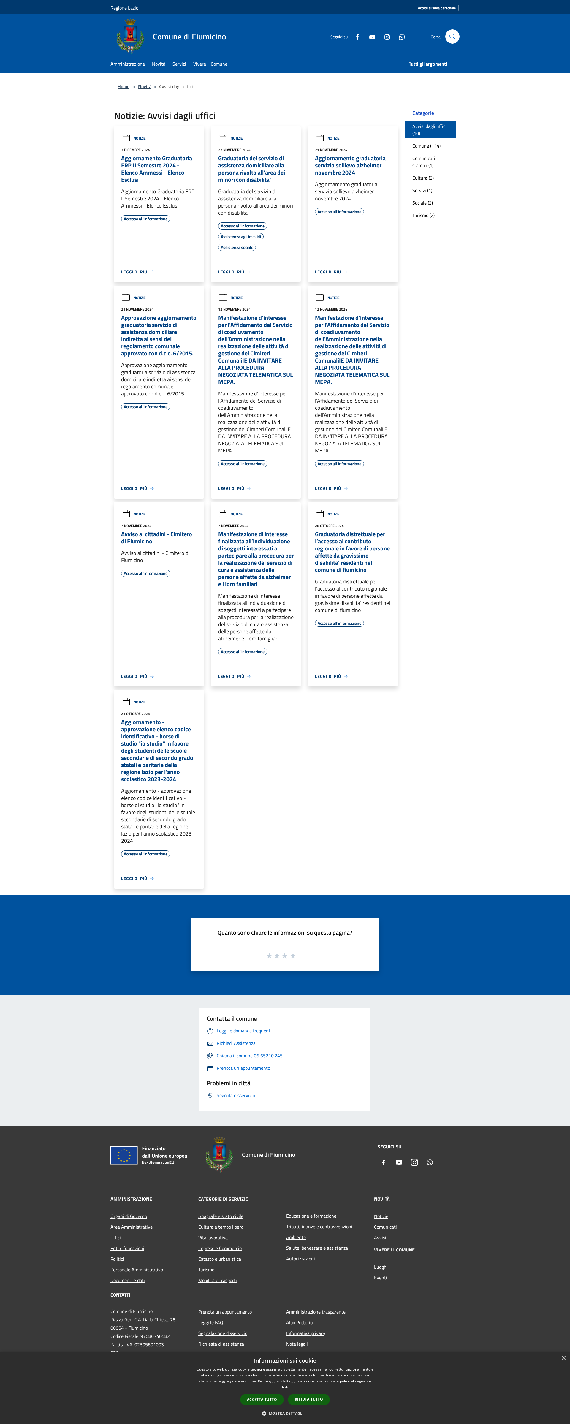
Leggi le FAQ (210, 1322)
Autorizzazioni (300, 1258)
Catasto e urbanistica (219, 1258)
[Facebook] (355, 36)
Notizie (140, 138)
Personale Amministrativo (136, 1269)
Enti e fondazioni (127, 1248)
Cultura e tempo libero (220, 1226)
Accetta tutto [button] (262, 1399)
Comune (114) (426, 145)
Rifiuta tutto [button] (309, 1399)
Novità (144, 86)
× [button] (563, 1358)
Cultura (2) (423, 177)
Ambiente (296, 1237)
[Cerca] (452, 36)
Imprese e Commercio (220, 1248)
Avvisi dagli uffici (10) (429, 130)
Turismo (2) (423, 215)
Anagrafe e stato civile (220, 1216)
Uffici (115, 1237)
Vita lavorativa (213, 1237)
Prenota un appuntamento (225, 1311)
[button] (284, 1413)
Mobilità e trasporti (217, 1280)
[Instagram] (385, 36)
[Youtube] (370, 36)
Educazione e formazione (311, 1215)
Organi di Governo (128, 1216)
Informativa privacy (305, 1333)
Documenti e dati (127, 1280)
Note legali (297, 1343)
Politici (117, 1258)
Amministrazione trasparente (316, 1311)
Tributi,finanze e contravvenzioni (319, 1226)
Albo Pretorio (299, 1322)
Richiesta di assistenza (221, 1343)
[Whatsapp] (400, 36)
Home (123, 86)
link (285, 1387)
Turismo (206, 1269)
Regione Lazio (124, 7)
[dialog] (285, 1388)
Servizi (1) (422, 190)
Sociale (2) (422, 202)
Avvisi (380, 1237)
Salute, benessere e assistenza (317, 1247)
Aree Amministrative (131, 1226)
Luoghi (381, 1266)
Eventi (380, 1277)
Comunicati (385, 1226)
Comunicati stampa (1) (423, 162)
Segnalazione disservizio (222, 1333)
